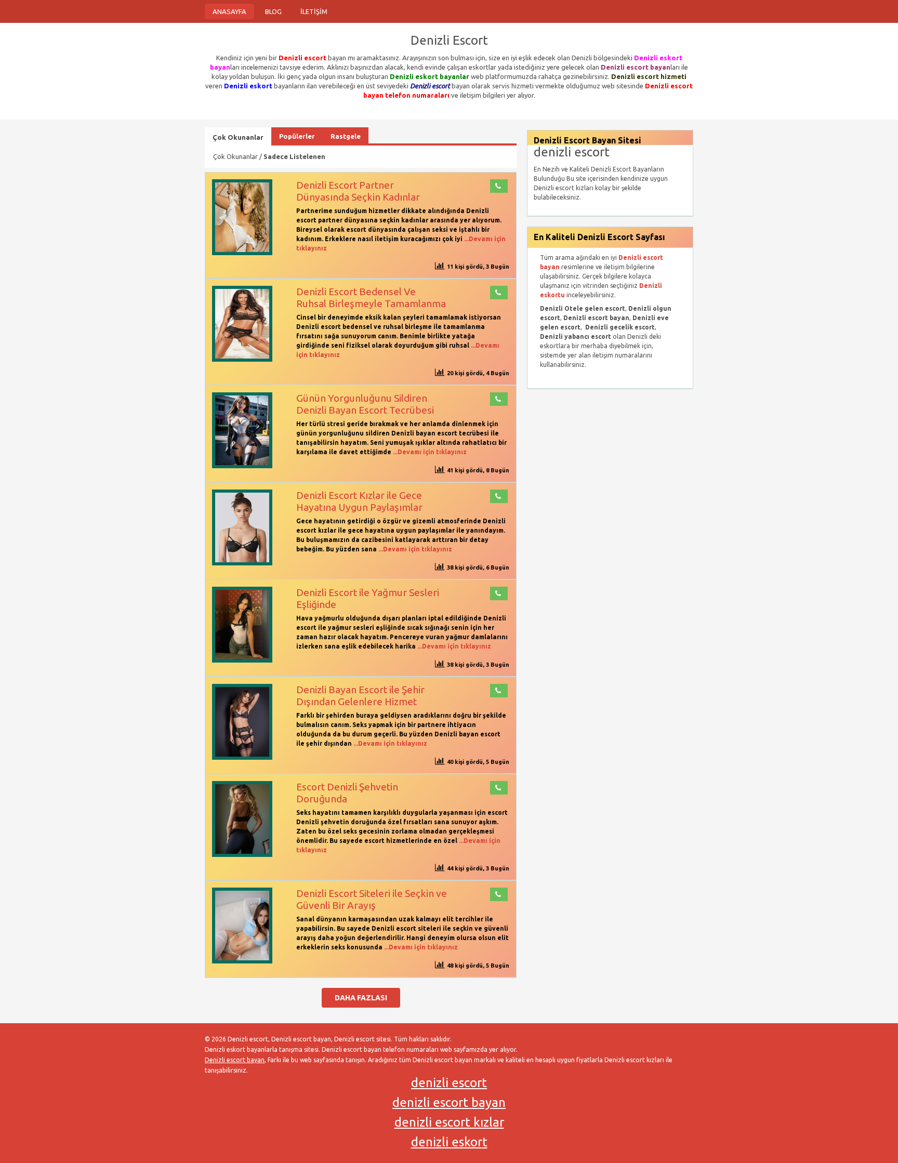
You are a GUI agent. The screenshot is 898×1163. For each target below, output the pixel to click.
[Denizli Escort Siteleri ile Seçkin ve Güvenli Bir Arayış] (242, 961)
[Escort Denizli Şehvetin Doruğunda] (242, 854)
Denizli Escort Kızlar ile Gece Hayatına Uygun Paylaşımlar (359, 501)
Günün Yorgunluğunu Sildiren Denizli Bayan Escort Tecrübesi (365, 404)
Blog (273, 11)
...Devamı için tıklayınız (429, 451)
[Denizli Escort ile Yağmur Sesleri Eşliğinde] (242, 660)
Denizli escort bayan (235, 1059)
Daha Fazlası (361, 998)
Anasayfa (229, 11)
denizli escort (449, 1083)
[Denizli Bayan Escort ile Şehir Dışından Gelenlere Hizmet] (242, 757)
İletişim (313, 11)
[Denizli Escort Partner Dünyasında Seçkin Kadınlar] (242, 252)
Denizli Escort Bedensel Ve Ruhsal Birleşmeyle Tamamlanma (371, 297)
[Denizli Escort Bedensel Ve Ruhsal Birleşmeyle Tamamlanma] (242, 359)
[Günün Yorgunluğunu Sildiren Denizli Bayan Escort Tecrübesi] (242, 465)
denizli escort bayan (449, 1102)
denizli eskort (449, 1142)
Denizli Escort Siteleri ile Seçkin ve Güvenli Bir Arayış (371, 899)
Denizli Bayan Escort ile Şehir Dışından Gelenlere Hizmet (360, 695)
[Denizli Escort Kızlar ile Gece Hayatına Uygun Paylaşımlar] (242, 563)
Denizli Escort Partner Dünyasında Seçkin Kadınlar (358, 191)
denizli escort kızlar (449, 1122)
